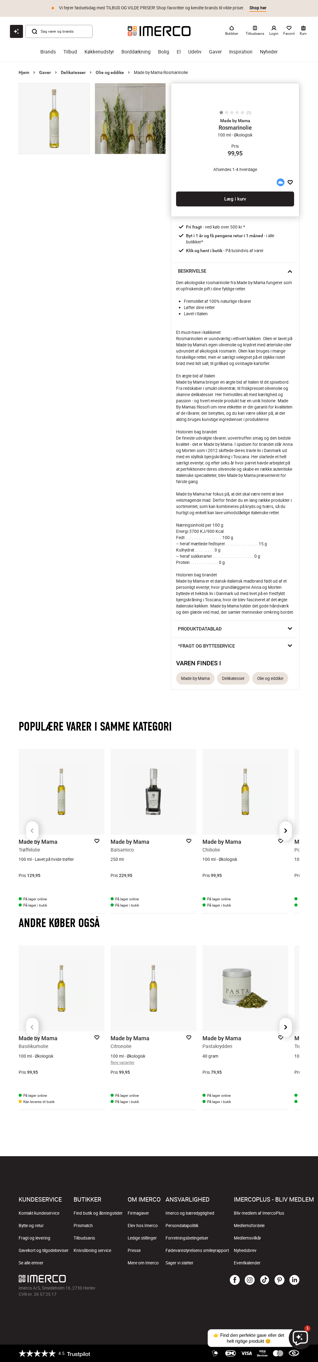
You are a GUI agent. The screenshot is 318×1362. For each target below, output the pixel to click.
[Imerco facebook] (235, 1280)
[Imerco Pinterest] (279, 1280)
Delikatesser (73, 72)
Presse (134, 1250)
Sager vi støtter (179, 1263)
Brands (48, 51)
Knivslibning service (92, 1250)
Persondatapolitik (182, 1225)
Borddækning (136, 51)
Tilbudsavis (84, 1238)
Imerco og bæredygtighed (190, 1213)
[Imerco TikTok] (265, 1280)
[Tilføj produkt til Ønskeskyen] (280, 182)
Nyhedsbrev (245, 1250)
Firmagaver (138, 1213)
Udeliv (195, 51)
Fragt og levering (34, 1238)
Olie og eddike (110, 72)
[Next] (285, 831)
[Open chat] (16, 31)
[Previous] (32, 831)
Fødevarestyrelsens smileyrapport (197, 1250)
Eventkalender (247, 1263)
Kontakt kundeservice (39, 1213)
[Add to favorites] (290, 182)
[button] (235, 121)
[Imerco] (159, 31)
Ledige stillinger (142, 1238)
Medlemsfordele (249, 1225)
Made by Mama (195, 678)
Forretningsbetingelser (187, 1238)
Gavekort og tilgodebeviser (44, 1250)
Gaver (215, 51)
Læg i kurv (235, 199)
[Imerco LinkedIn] (294, 1280)
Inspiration (240, 51)
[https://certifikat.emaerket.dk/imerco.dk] (293, 1353)
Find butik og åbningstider (98, 1213)
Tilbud (70, 51)
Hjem (24, 72)
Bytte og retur (31, 1225)
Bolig (163, 51)
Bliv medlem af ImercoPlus (259, 1213)
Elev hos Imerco (143, 1225)
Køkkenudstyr (99, 51)
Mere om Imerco (143, 1263)
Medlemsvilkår (247, 1238)
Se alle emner (31, 1263)
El (179, 51)
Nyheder (269, 51)
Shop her (257, 8)
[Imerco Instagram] (250, 1280)
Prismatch (83, 1225)
